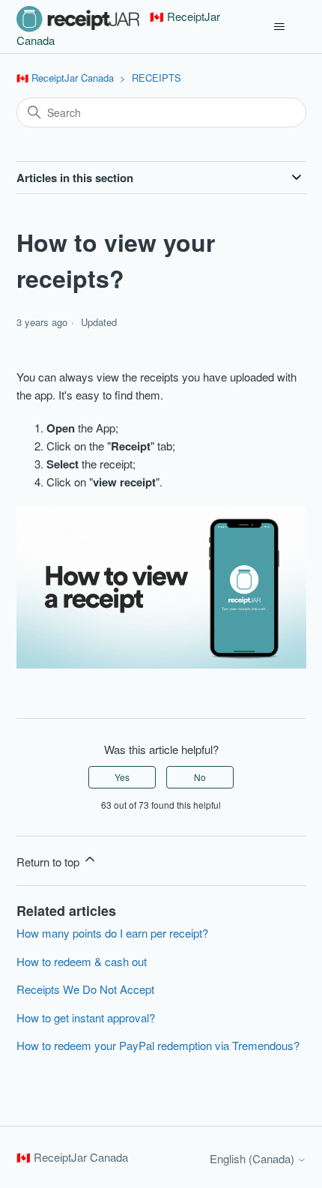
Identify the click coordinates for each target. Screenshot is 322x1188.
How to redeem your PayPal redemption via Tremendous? (158, 1045)
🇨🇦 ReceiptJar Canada (65, 77)
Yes (122, 777)
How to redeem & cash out (81, 961)
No (200, 777)
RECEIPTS (156, 77)
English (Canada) (253, 1158)
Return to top (49, 861)
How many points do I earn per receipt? (112, 933)
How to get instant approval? (85, 1017)
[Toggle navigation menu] (279, 27)
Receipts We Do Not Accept (85, 989)
